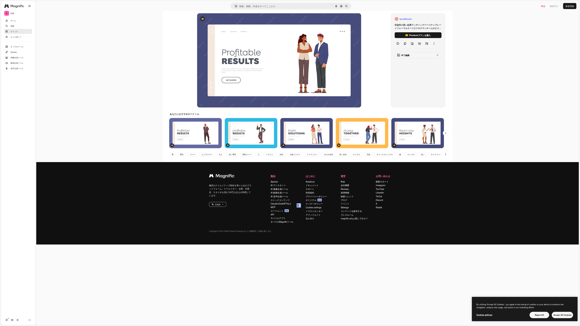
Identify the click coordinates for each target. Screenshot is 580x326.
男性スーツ (246, 154)
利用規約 (310, 192)
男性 (182, 154)
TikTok (379, 196)
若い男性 (232, 154)
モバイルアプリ (278, 218)
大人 (220, 154)
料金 (543, 6)
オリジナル (218, 19)
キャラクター (436, 154)
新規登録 (570, 6)
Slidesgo (345, 207)
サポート (310, 188)
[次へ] (445, 133)
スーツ (192, 154)
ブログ (344, 199)
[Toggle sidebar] (29, 6)
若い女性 (343, 154)
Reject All (539, 314)
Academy (310, 181)
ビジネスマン (207, 154)
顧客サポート (382, 181)
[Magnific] (221, 176)
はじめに (310, 176)
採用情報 (345, 192)
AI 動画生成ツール (279, 192)
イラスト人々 (312, 154)
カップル (411, 154)
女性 (281, 154)
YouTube (380, 188)
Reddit (379, 207)
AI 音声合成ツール (279, 196)
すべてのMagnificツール (282, 221)
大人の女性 (328, 154)
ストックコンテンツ (280, 199)
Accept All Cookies (562, 314)
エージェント (279, 210)
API (272, 214)
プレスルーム (347, 214)
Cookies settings (313, 207)
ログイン (554, 6)
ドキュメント (312, 185)
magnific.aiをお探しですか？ (354, 218)
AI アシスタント (278, 185)
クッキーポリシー (314, 203)
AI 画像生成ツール (279, 188)
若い (423, 154)
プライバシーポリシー (316, 196)
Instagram (380, 185)
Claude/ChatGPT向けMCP (285, 205)
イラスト (269, 154)
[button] (217, 204)
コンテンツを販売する (351, 211)
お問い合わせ (383, 176)
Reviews (345, 188)
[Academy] (12, 320)
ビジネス (356, 154)
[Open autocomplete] (235, 6)
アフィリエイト (313, 214)
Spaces (274, 181)
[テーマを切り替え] (17, 320)
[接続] (6, 320)
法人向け (310, 218)
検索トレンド (347, 196)
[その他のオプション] (434, 43)
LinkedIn (380, 192)
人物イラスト (295, 154)
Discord (379, 199)
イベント (345, 203)
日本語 (217, 204)
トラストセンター (314, 211)
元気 (368, 154)
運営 (343, 176)
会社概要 (345, 185)
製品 (273, 176)
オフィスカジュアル (385, 154)
